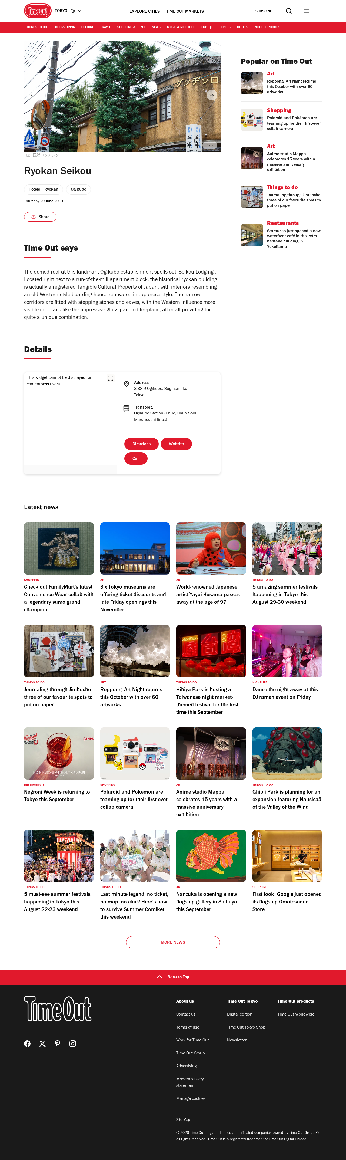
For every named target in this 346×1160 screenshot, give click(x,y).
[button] (111, 378)
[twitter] (42, 1043)
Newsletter (237, 1040)
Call (135, 459)
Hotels (242, 27)
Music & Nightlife (181, 27)
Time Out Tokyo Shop (246, 1028)
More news (173, 943)
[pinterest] (57, 1043)
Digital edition (239, 1015)
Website (176, 444)
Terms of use (187, 1028)
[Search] (288, 11)
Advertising (186, 1066)
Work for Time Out (192, 1040)
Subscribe (265, 12)
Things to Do (36, 27)
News (156, 27)
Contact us (185, 1015)
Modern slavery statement (190, 1082)
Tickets (225, 27)
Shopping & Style (131, 27)
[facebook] (27, 1043)
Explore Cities (144, 12)
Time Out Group (190, 1053)
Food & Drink (64, 27)
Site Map (183, 1120)
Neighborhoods (267, 27)
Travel (105, 27)
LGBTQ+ (207, 27)
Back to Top (178, 977)
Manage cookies (190, 1099)
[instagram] (72, 1043)
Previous (32, 95)
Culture (87, 27)
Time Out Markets (185, 12)
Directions (141, 444)
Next (212, 95)
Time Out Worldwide (296, 1015)
